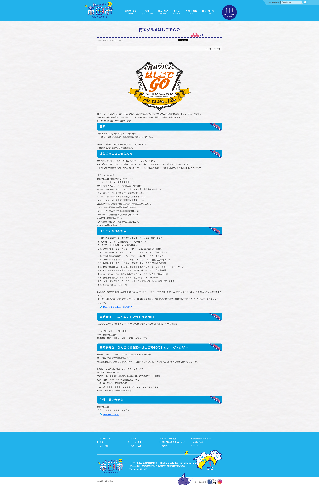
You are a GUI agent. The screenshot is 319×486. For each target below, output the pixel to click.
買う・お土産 (136, 445)
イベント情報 (136, 442)
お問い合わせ (198, 442)
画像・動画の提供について (203, 438)
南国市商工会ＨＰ (111, 414)
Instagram (219, 482)
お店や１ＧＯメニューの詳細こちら (119, 306)
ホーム (99, 40)
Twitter (214, 482)
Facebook (209, 482)
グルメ (133, 438)
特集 (101, 442)
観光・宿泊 (104, 445)
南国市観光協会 (99, 10)
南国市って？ (105, 438)
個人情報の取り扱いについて (173, 442)
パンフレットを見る (229, 12)
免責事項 (165, 445)
